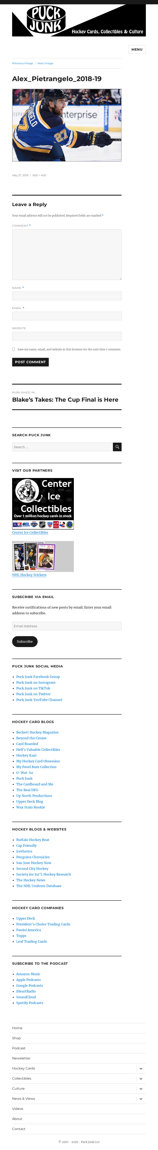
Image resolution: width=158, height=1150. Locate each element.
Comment (21, 225)
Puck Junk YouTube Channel (39, 700)
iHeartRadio (26, 991)
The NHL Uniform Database (38, 886)
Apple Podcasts (28, 980)
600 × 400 (39, 175)
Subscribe (25, 641)
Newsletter (21, 1058)
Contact (19, 1129)
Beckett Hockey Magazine (37, 732)
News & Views (23, 1099)
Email (18, 308)
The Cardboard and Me (34, 784)
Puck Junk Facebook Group (38, 677)
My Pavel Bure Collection (36, 767)
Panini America (28, 930)
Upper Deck (25, 918)
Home (17, 1028)
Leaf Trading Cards (31, 941)
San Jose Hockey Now (33, 863)
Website (19, 328)
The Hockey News (30, 880)
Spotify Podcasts (29, 1003)
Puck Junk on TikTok (33, 688)
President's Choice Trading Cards (43, 924)
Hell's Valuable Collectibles (38, 750)
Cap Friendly (26, 845)
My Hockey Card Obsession (38, 761)
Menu (137, 49)
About (17, 1119)
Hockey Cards (23, 1068)
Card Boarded (27, 744)
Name (18, 288)
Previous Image (22, 63)
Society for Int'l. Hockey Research (43, 874)
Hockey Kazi (26, 755)
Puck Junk (24, 778)
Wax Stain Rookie (30, 807)
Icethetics (24, 851)
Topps (21, 936)
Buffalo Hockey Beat (32, 840)
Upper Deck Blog (29, 801)
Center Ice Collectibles (30, 532)
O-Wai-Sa (24, 773)
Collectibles (21, 1078)
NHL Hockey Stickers (29, 575)
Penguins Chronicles (33, 857)
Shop (16, 1038)
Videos (17, 1109)
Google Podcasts (29, 985)
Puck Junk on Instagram (36, 682)
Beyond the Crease (31, 738)
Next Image (45, 63)
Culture (18, 1089)
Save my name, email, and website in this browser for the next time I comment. (69, 349)
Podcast (19, 1048)
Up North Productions (34, 796)
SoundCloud (26, 997)
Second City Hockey (32, 869)
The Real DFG (27, 790)
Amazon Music (28, 974)
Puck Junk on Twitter (33, 694)
